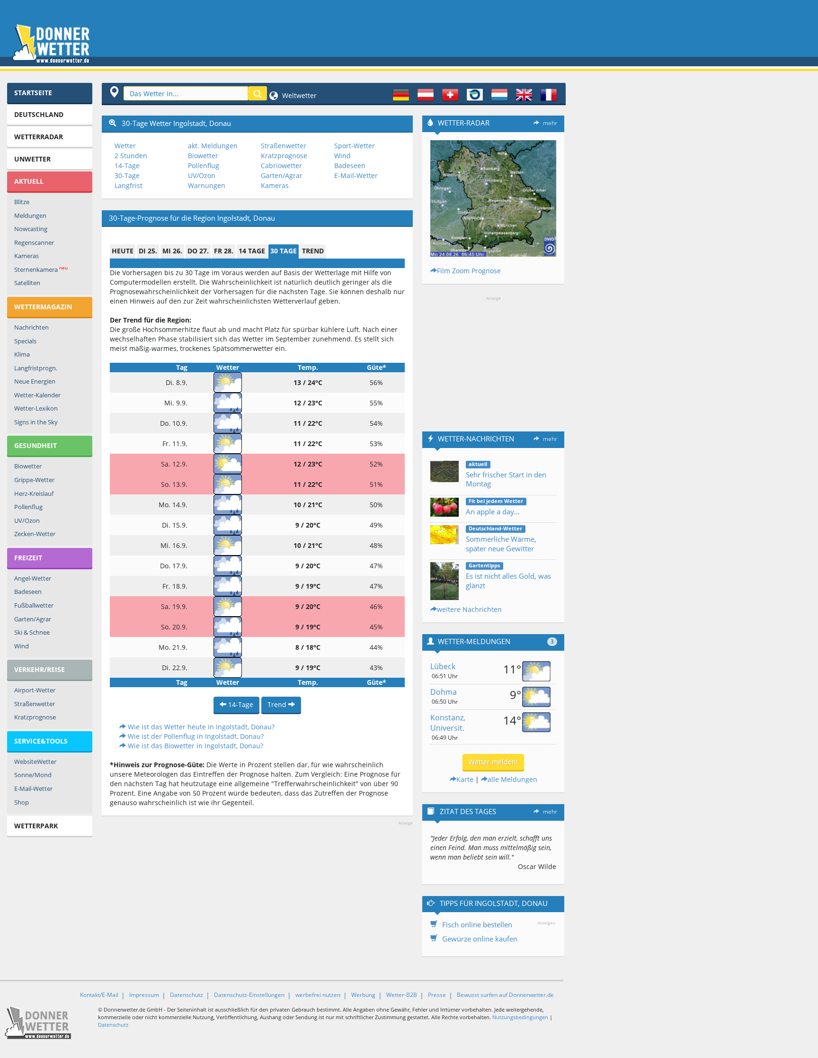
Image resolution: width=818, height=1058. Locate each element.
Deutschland (38, 114)
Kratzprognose (35, 717)
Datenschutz (186, 995)
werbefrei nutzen (317, 995)
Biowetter (28, 466)
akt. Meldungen (213, 145)
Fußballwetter (33, 605)
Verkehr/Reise (39, 669)
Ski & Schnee (32, 632)
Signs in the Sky (36, 422)
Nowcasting (30, 228)
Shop (21, 802)
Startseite (33, 92)
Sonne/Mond (33, 775)
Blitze (21, 201)
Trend (313, 250)
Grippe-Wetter (34, 479)
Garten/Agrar (32, 619)
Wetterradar (38, 136)
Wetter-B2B (401, 995)
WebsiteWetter (35, 761)
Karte (464, 779)
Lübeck (442, 666)
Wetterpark (36, 825)
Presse (437, 995)
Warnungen (206, 185)
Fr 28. (223, 250)
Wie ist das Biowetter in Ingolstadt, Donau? (194, 745)
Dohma (443, 692)
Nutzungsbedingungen (520, 1017)
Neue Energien (34, 381)
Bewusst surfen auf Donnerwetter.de (505, 995)
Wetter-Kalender (37, 395)
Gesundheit (35, 445)
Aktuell (29, 181)
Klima (22, 354)
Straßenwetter (34, 703)
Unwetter (32, 158)
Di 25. (148, 250)
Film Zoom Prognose (469, 270)
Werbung (363, 995)
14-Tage (127, 165)
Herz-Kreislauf (33, 493)
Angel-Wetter (32, 578)
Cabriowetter (281, 165)
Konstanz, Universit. (447, 723)
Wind (21, 646)
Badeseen (28, 591)
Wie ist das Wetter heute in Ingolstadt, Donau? (200, 726)
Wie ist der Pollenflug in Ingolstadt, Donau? (195, 736)
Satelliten (27, 282)
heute (122, 250)
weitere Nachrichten (469, 609)
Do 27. (198, 250)
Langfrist (128, 185)
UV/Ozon (27, 520)
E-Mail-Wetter (33, 788)
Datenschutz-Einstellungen (249, 995)
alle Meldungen (512, 779)
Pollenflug (28, 506)
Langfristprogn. (35, 368)
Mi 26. (172, 250)
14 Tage (252, 250)
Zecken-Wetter (34, 533)
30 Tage (283, 250)
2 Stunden (131, 155)
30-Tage (127, 175)
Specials (25, 341)
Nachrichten (31, 327)
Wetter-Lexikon (36, 408)
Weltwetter (298, 95)
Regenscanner (34, 242)
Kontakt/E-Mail (99, 995)
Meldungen (30, 215)
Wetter (125, 145)
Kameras (26, 255)
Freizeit (28, 557)
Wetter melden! (493, 761)
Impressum (144, 995)
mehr (550, 123)
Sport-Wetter (354, 145)
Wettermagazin (43, 306)
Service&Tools (41, 740)
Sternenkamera (41, 269)
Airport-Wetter (34, 690)
